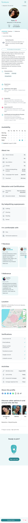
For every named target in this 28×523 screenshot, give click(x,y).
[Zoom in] (24, 311)
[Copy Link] (21, 393)
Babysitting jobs (12, 422)
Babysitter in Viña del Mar (14, 22)
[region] (14, 318)
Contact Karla (11, 520)
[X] (5, 393)
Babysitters (5, 422)
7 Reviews (9, 31)
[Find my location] (24, 317)
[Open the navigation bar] (25, 2)
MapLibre (15, 326)
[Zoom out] (24, 314)
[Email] (18, 393)
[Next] (26, 257)
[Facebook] (3, 393)
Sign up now (14, 459)
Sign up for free (15, 429)
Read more (4, 68)
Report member (7, 429)
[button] (10, 256)
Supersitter (5, 33)
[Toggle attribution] (25, 326)
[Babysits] (5, 2)
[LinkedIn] (8, 393)
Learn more (21, 118)
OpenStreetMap (21, 326)
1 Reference (17, 31)
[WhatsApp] (13, 393)
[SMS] (16, 393)
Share (24, 5)
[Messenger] (10, 393)
